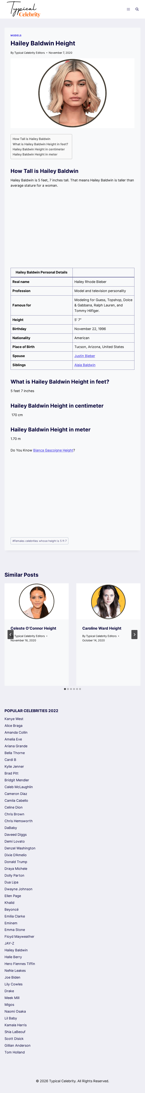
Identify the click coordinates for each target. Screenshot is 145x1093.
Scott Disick (14, 1039)
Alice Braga (13, 726)
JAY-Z (9, 943)
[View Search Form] (137, 9)
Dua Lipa (11, 882)
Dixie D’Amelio (16, 855)
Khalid (9, 903)
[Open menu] (128, 9)
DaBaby (11, 828)
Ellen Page (13, 896)
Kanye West (14, 719)
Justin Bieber (84, 356)
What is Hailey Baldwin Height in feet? (40, 144)
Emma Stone (15, 930)
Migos (9, 1005)
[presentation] (37, 601)
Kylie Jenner (14, 766)
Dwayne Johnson (18, 889)
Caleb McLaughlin (19, 787)
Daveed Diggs (16, 835)
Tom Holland (15, 1052)
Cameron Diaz (16, 794)
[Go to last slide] (11, 634)
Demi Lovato (15, 841)
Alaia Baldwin (85, 365)
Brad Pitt (12, 773)
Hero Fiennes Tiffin (20, 964)
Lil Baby (11, 1018)
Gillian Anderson (18, 1045)
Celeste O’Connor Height (33, 628)
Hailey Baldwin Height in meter (35, 154)
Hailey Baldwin (16, 950)
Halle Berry (13, 957)
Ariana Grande (16, 746)
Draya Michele (16, 869)
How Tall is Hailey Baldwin (31, 139)
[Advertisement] (72, 228)
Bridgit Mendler (17, 780)
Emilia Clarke (15, 916)
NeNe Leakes (15, 971)
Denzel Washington (20, 848)
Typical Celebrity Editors (29, 52)
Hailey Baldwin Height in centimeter (39, 149)
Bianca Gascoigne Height (53, 450)
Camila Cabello (16, 800)
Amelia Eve (13, 739)
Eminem (11, 923)
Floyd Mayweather (19, 936)
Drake (9, 991)
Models (16, 35)
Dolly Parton (14, 875)
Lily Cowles (13, 984)
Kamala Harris (16, 1025)
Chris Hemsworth (19, 821)
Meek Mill (12, 998)
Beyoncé (12, 909)
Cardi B (10, 760)
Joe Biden (12, 977)
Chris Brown (14, 814)
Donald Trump (16, 862)
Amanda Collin (16, 732)
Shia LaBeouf (15, 1032)
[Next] (134, 634)
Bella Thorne (15, 753)
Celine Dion (14, 807)
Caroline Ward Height (101, 628)
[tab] (65, 689)
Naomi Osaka (15, 1011)
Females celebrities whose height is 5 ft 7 (39, 540)
